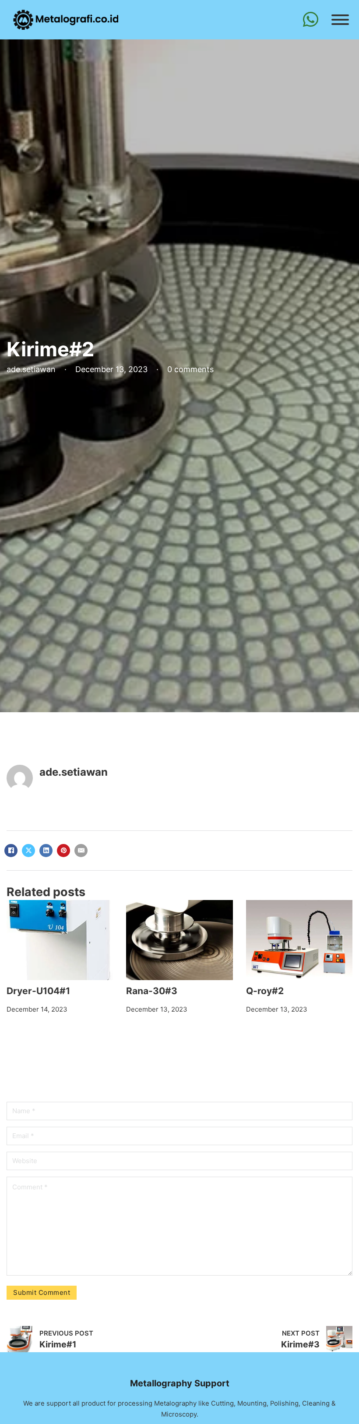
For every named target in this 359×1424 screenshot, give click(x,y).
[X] (28, 850)
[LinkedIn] (46, 850)
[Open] (338, 19)
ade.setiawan (73, 772)
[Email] (81, 850)
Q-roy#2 (265, 990)
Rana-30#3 (151, 990)
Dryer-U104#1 (38, 990)
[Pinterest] (63, 850)
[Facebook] (11, 850)
